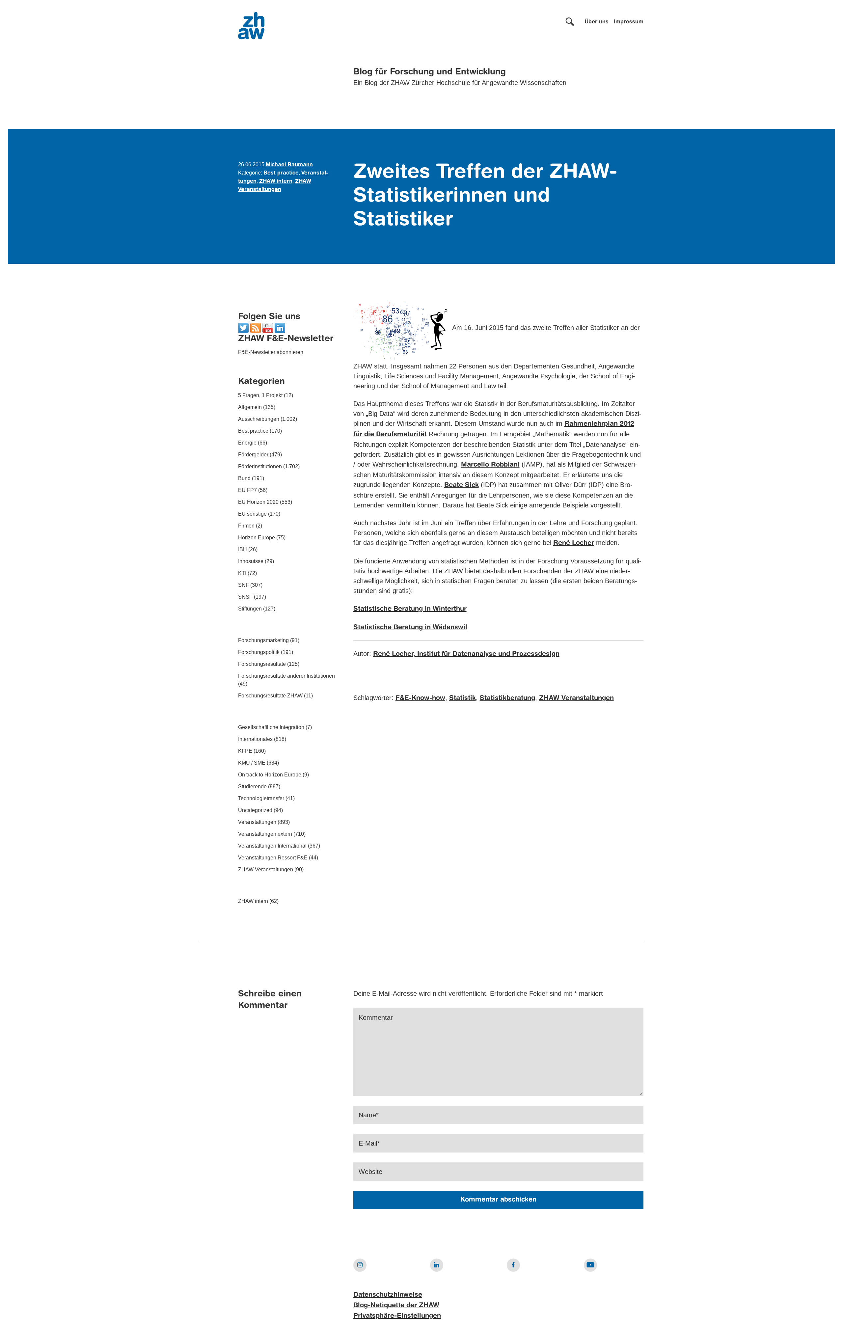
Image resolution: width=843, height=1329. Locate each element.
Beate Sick (461, 485)
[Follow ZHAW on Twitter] (243, 327)
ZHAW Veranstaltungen (265, 869)
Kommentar (376, 1017)
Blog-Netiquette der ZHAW (396, 1305)
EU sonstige (252, 514)
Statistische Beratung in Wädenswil (410, 627)
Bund (244, 478)
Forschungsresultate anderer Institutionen (286, 676)
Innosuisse (250, 561)
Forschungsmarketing (263, 640)
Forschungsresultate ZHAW (270, 695)
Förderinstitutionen (260, 466)
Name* (369, 1115)
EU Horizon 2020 (258, 502)
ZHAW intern (275, 181)
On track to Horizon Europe (269, 774)
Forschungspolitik (259, 652)
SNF (243, 585)
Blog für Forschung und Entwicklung (429, 72)
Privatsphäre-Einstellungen (397, 1316)
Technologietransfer (261, 798)
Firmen (246, 526)
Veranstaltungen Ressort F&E (273, 857)
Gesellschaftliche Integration (271, 727)
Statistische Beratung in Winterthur (410, 609)
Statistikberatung (507, 698)
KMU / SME (251, 763)
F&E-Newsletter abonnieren (270, 352)
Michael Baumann (289, 165)
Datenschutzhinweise (387, 1295)
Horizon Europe (256, 537)
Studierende (252, 786)
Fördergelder (253, 454)
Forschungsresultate (262, 664)
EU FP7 (247, 490)
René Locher (573, 543)
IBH (242, 549)
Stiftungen (250, 608)
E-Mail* (369, 1143)
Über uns (597, 22)
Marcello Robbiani (490, 465)
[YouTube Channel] (267, 327)
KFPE (245, 751)
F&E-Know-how (420, 698)
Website (370, 1171)
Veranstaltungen (257, 822)
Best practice (281, 173)
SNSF (245, 597)
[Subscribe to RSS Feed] (255, 327)
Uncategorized (255, 810)
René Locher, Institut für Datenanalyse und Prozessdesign (466, 654)
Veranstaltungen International (272, 846)
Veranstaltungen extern (265, 834)
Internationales (255, 739)
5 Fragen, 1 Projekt (260, 395)
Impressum (628, 22)
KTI (242, 573)
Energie (247, 443)
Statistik (462, 698)
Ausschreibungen (258, 419)
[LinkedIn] (280, 327)
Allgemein (250, 407)
